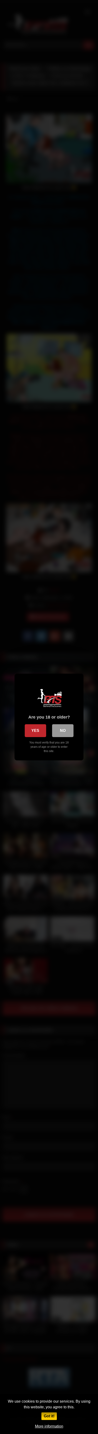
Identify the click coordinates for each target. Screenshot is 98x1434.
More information (49, 1426)
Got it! (49, 1416)
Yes (35, 731)
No (63, 731)
